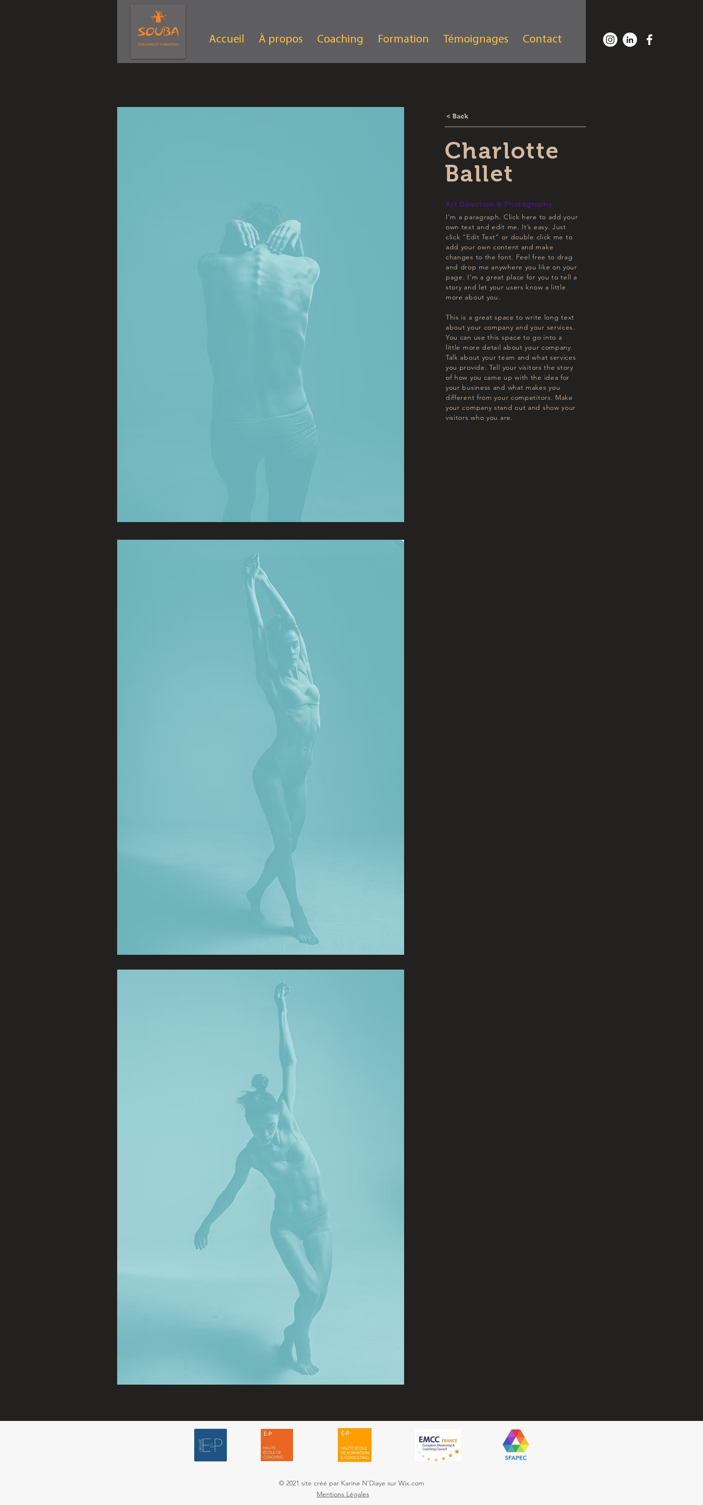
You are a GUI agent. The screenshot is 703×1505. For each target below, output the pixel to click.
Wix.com (411, 1483)
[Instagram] (610, 39)
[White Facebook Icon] (649, 39)
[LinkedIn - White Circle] (630, 39)
